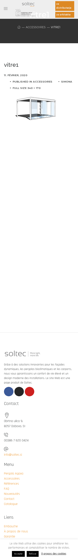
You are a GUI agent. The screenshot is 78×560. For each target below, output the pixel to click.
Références (11, 483)
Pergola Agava (13, 473)
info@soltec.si (13, 454)
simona (66, 81)
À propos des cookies (53, 553)
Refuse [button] (32, 553)
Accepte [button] (18, 553)
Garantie (9, 536)
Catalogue (11, 504)
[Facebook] (8, 391)
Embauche (11, 526)
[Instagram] (19, 391)
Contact (9, 499)
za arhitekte (63, 14)
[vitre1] (36, 95)
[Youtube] (29, 391)
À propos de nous (16, 531)
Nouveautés (12, 494)
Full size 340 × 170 (27, 87)
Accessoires (36, 27)
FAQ (6, 488)
